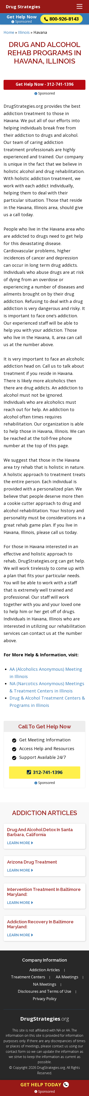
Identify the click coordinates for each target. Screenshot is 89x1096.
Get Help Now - (45, 84)
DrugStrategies (44, 1018)
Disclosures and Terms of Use (44, 991)
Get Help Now (22, 17)
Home (9, 32)
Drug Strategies (23, 6)
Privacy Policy (44, 998)
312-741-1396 (47, 772)
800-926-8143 (64, 19)
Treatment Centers (28, 977)
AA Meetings (67, 977)
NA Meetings (44, 984)
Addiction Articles (44, 969)
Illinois (24, 32)
